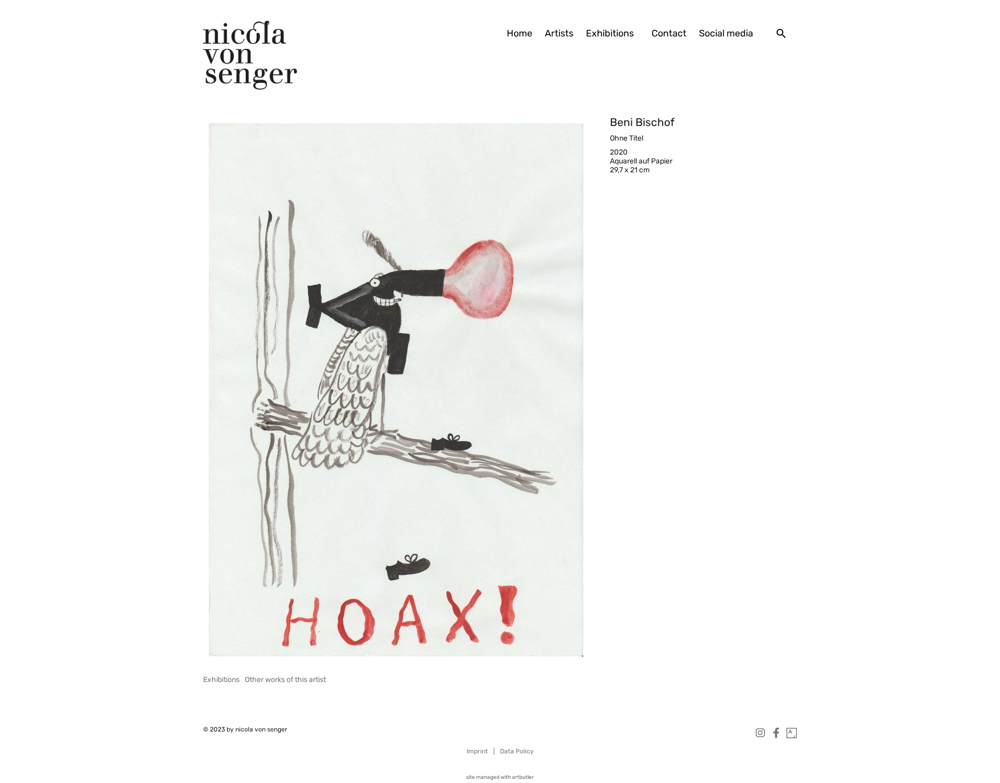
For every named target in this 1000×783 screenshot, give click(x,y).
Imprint (477, 751)
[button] (781, 33)
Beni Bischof (642, 122)
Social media (726, 33)
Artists (559, 33)
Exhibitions (610, 33)
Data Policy (517, 751)
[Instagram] (760, 733)
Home (519, 33)
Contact (669, 33)
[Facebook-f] (776, 733)
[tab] (221, 679)
